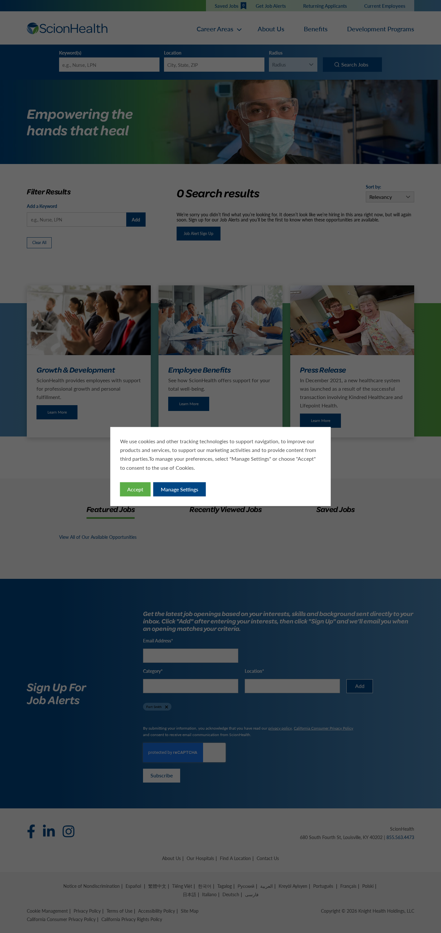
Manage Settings (179, 489)
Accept (135, 489)
